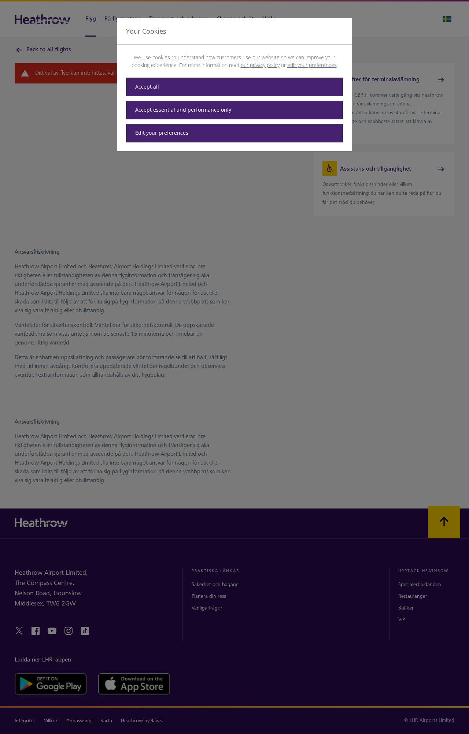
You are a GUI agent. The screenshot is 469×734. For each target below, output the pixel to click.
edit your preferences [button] (312, 65)
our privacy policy (260, 65)
